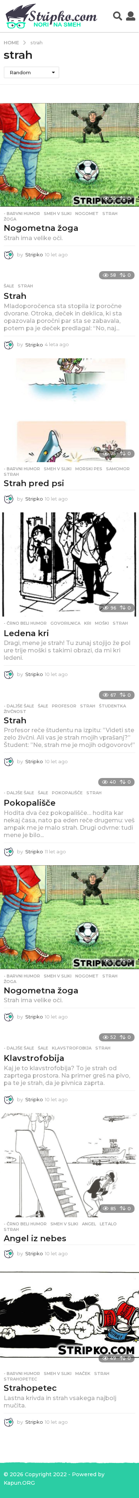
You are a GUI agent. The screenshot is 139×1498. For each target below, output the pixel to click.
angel (89, 1224)
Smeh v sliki (58, 213)
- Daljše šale (19, 706)
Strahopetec (30, 1388)
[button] (117, 16)
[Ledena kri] (69, 564)
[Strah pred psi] (69, 410)
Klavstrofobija (34, 1058)
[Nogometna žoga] (69, 155)
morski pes (88, 469)
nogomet (87, 213)
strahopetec (20, 1379)
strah (110, 213)
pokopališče (67, 793)
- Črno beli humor (25, 623)
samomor (118, 469)
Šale (9, 286)
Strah (15, 296)
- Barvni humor (22, 213)
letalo (108, 1224)
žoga (10, 219)
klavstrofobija (72, 1048)
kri (87, 623)
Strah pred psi (34, 483)
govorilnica (65, 623)
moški (102, 623)
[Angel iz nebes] (69, 1165)
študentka (112, 706)
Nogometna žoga (41, 228)
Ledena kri (26, 633)
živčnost (15, 711)
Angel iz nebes (35, 1238)
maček (82, 1373)
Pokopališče (30, 803)
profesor (64, 706)
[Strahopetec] (69, 1317)
